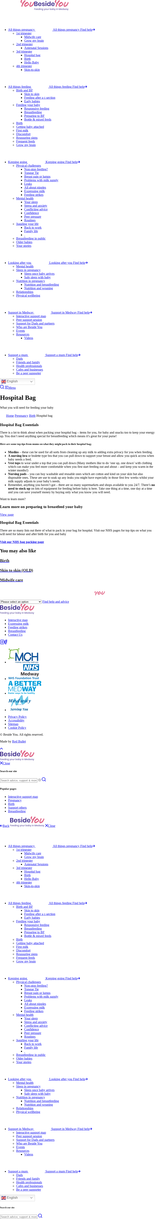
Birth (27, 58)
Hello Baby (31, 62)
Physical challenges (28, 165)
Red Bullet (19, 741)
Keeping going (17, 162)
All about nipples (35, 187)
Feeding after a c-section (39, 97)
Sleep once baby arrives (39, 273)
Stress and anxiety (35, 205)
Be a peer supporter (28, 373)
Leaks (28, 184)
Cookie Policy (17, 727)
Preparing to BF (34, 116)
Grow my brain (34, 40)
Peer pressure (32, 216)
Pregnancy (21, 415)
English (12, 381)
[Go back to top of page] (1, 748)
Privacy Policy (17, 716)
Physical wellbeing (28, 295)
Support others (17, 807)
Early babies (32, 101)
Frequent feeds (25, 141)
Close (51, 826)
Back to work (33, 227)
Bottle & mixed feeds (37, 119)
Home (10, 415)
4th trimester (24, 66)
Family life (31, 231)
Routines (30, 220)
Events (20, 330)
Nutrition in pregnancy (30, 281)
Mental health (25, 198)
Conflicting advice (36, 209)
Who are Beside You (29, 327)
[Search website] (2, 387)
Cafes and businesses (29, 369)
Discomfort (23, 134)
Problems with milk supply (41, 180)
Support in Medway (21, 312)
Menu (12, 387)
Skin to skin (31, 94)
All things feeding (19, 86)
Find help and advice (55, 601)
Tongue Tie (31, 173)
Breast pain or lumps (37, 176)
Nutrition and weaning (38, 288)
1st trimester (23, 33)
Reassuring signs (27, 137)
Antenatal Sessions (36, 48)
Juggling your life (27, 224)
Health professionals (29, 366)
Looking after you (19, 262)
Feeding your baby (28, 105)
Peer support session (29, 319)
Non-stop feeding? (36, 169)
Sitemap (13, 724)
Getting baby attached (30, 126)
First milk (22, 130)
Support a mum (18, 355)
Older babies (24, 242)
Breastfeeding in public (31, 238)
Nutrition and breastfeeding (41, 284)
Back (6, 826)
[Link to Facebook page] (5, 643)
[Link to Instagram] (2, 643)
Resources (22, 334)
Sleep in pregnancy (28, 270)
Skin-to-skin (32, 69)
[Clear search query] (39, 780)
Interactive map (18, 620)
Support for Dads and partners (35, 323)
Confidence (31, 213)
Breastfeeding (33, 112)
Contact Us (15, 634)
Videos (28, 338)
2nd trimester (24, 44)
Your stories (23, 245)
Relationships (24, 292)
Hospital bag (32, 55)
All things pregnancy (21, 29)
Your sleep (31, 202)
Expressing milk (34, 191)
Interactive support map (31, 316)
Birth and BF (24, 90)
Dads (19, 358)
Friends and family (28, 362)
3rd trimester (24, 51)
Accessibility (16, 720)
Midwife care (32, 37)
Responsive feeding (36, 108)
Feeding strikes (33, 194)
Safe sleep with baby (37, 277)
